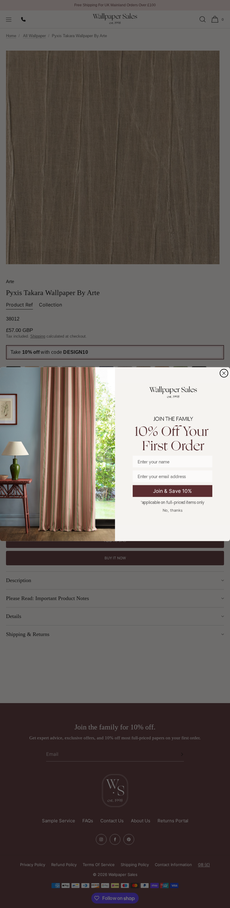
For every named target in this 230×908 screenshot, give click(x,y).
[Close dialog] (224, 373)
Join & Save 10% (172, 491)
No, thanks (173, 509)
